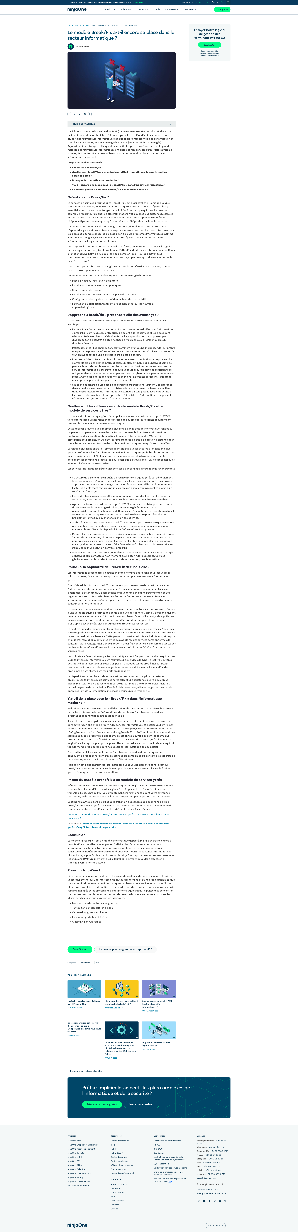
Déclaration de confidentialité (167, 1140)
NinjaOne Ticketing (76, 1169)
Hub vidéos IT (117, 1153)
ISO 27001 (159, 1149)
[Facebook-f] (209, 1201)
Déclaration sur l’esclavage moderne (170, 1168)
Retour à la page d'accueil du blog (86, 1071)
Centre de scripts (119, 1157)
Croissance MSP (76, 26)
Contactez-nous (201, 2)
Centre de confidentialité (122, 1173)
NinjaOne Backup (75, 1177)
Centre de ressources (120, 1140)
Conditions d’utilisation (207, 1189)
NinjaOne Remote (76, 1153)
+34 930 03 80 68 (214, 1159)
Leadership (116, 1188)
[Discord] (220, 1201)
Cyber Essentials (161, 1164)
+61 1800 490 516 (211, 1166)
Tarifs (157, 9)
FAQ (113, 1196)
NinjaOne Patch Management (81, 1149)
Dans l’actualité (118, 1200)
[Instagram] (214, 1201)
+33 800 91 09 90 (212, 1155)
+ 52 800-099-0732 (215, 1174)
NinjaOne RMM (75, 1140)
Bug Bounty (159, 1153)
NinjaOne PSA (74, 1161)
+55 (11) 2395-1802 (212, 1170)
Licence (114, 1209)
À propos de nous (119, 1184)
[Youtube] (204, 1201)
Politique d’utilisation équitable (211, 1193)
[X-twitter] (225, 1201)
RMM (87, 26)
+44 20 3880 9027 (220, 1151)
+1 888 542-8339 (186, 2)
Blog (113, 1145)
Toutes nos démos (119, 1161)
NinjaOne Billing (75, 1165)
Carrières (115, 1205)
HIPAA (157, 1145)
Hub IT (114, 1149)
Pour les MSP (143, 9)
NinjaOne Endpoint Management (83, 1145)
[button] (69, 114)
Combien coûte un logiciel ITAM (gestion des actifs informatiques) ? (157, 1004)
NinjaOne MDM (75, 1157)
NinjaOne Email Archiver (79, 1181)
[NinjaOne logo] (77, 9)
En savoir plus (138, 2)
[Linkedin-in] (199, 1201)
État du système (118, 1169)
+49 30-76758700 (216, 1147)
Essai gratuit (222, 9)
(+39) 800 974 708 (212, 1162)
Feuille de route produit (79, 1185)
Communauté (117, 1192)
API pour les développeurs (123, 1165)
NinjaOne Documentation (79, 1173)
